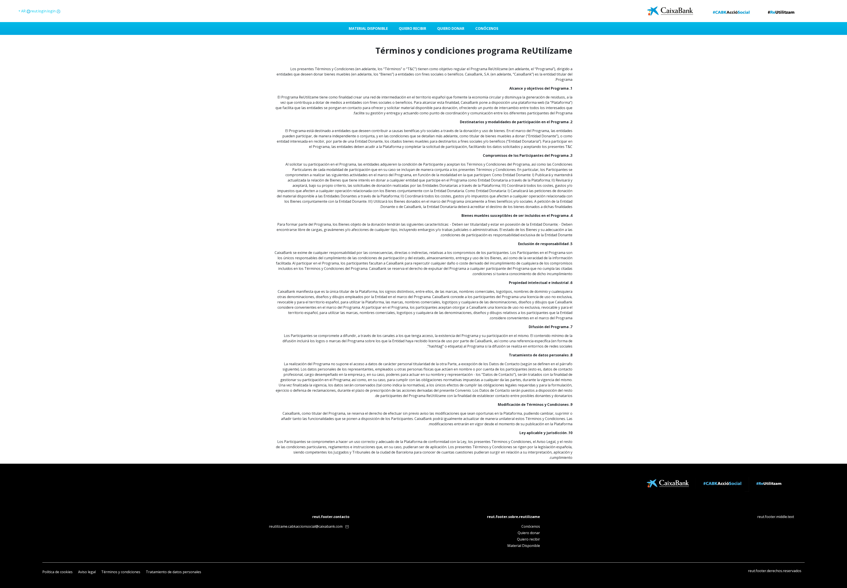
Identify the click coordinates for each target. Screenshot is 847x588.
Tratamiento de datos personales (173, 571)
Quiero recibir (528, 539)
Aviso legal (87, 571)
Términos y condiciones (120, 571)
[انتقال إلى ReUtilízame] (722, 11)
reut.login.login (43, 11)
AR (23, 11)
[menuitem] (486, 28)
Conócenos (530, 526)
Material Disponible (523, 545)
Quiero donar (529, 532)
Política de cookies (57, 571)
